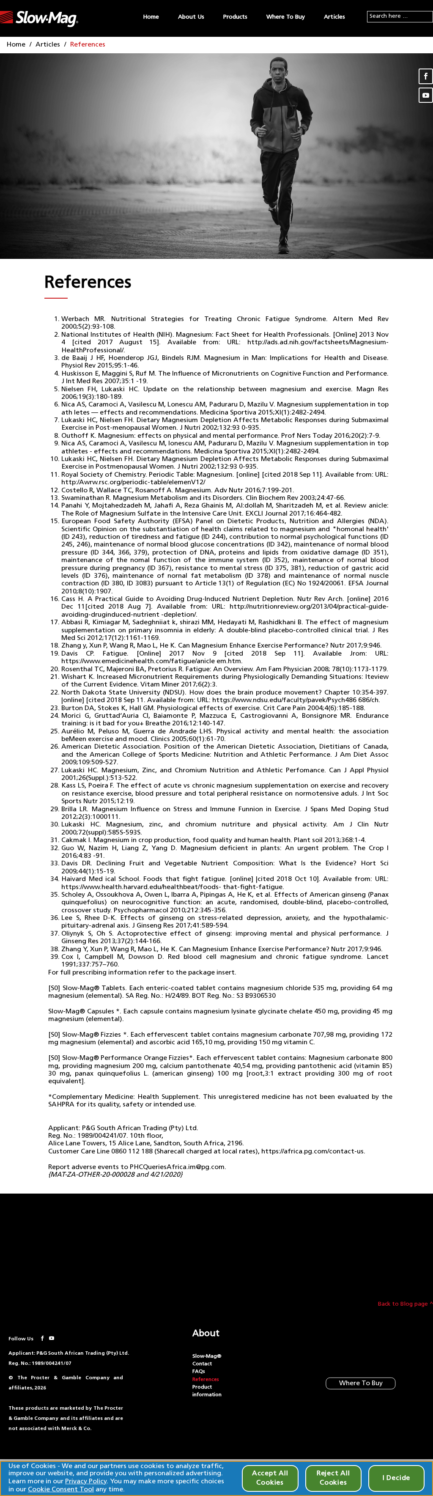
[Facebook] (426, 76)
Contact (202, 1364)
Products (235, 17)
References (205, 1379)
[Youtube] (426, 95)
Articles (334, 17)
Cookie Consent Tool (61, 1489)
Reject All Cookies (333, 1478)
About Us (191, 17)
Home (151, 17)
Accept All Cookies (270, 1478)
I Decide (396, 1478)
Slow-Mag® (207, 1356)
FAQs (198, 1371)
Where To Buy (285, 17)
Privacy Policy (86, 1481)
